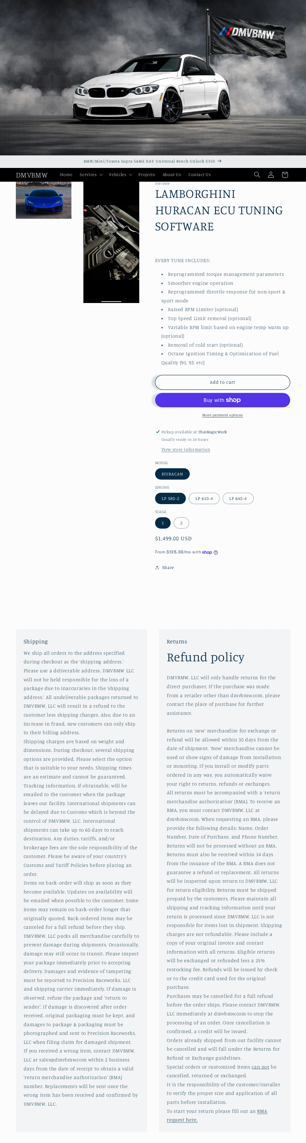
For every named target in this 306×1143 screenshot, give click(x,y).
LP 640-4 (238, 498)
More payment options (222, 415)
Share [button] (168, 567)
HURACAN (172, 473)
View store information (185, 449)
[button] (90, 174)
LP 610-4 (204, 498)
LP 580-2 (170, 498)
